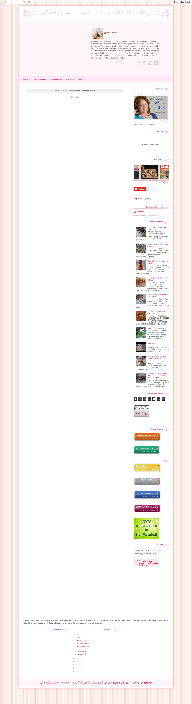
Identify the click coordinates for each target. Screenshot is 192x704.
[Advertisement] (74, 590)
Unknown (140, 212)
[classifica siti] (146, 538)
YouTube (150, 63)
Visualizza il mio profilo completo (146, 215)
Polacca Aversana (84, 640)
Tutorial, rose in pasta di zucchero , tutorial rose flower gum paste (156, 376)
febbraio (81, 651)
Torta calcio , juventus (155, 328)
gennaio (81, 654)
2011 (78, 671)
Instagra (156, 63)
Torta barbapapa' (153, 343)
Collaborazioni (56, 79)
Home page (26, 79)
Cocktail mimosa (83, 644)
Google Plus (144, 63)
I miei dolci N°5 (83, 647)
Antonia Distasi (113, 33)
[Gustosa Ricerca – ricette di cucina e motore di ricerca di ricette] (142, 201)
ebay (155, 125)
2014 (78, 662)
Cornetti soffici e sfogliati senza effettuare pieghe (156, 358)
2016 (78, 635)
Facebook (139, 63)
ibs (144, 125)
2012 (78, 668)
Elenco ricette (40, 79)
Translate (152, 554)
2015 (78, 658)
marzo (80, 637)
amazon (149, 125)
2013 (78, 665)
